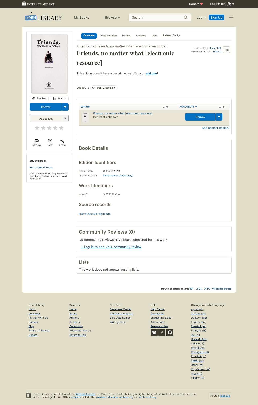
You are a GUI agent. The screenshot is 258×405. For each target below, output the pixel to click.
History (217, 51)
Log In (201, 17)
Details (126, 35)
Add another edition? (215, 127)
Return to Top (77, 334)
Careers (33, 322)
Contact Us (157, 313)
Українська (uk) (200, 369)
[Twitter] (161, 332)
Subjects (74, 322)
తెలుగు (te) (197, 364)
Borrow (45, 107)
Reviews (141, 35)
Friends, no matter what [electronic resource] (131, 46)
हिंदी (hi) (195, 334)
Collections (76, 326)
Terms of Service (39, 330)
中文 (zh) (196, 373)
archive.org (126, 397)
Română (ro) (198, 356)
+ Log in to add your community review (111, 247)
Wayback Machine (107, 397)
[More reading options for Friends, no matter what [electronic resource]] (65, 118)
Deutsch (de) (199, 317)
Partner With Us (38, 317)
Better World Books (41, 167)
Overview (89, 35)
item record (104, 213)
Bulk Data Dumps (120, 317)
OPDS (207, 288)
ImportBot (215, 48)
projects (76, 397)
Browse (111, 17)
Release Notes (159, 326)
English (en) (198, 322)
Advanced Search (80, 330)
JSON (199, 288)
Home (72, 309)
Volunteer (34, 313)
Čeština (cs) (198, 313)
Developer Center (120, 309)
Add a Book (158, 322)
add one (151, 73)
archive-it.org (147, 397)
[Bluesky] (154, 332)
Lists (154, 35)
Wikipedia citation (222, 288)
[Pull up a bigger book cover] (49, 92)
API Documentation (121, 313)
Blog (31, 326)
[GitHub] (169, 332)
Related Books (171, 35)
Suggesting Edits (161, 317)
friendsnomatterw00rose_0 (118, 175)
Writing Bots (117, 322)
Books (73, 313)
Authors (74, 317)
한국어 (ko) (198, 347)
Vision (32, 309)
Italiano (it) (197, 343)
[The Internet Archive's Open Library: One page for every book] (43, 17)
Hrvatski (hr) (199, 339)
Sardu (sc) (197, 360)
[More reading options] (65, 107)
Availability (188, 106)
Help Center (158, 309)
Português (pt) (200, 352)
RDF (191, 288)
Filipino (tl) (197, 377)
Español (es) (198, 326)
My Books (81, 17)
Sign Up (216, 17)
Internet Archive (88, 213)
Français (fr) (198, 330)
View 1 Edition (108, 35)
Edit (226, 49)
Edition (85, 106)
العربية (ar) (197, 309)
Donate (196, 4)
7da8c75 (225, 395)
